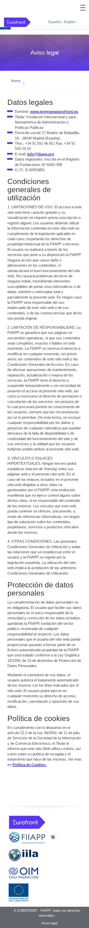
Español (54, 22)
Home (16, 80)
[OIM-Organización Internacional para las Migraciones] (23, 872)
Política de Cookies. (29, 765)
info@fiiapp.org (40, 154)
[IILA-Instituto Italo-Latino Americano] (23, 855)
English (69, 22)
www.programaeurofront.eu (54, 111)
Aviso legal (49, 923)
